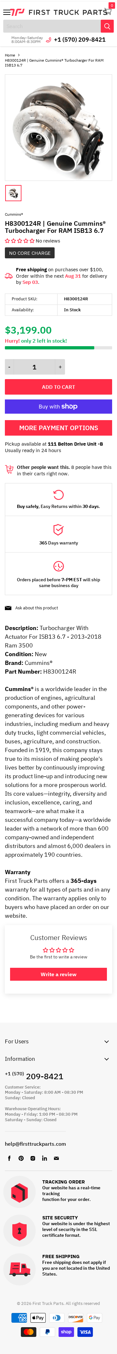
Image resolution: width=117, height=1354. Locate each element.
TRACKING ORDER (63, 1182)
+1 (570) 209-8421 (80, 39)
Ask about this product (36, 608)
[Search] (107, 26)
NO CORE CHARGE (30, 253)
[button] (20, 241)
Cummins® (14, 214)
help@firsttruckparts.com (35, 1144)
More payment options (58, 427)
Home (10, 55)
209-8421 (34, 1076)
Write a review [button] (58, 974)
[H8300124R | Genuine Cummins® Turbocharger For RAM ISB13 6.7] (58, 179)
